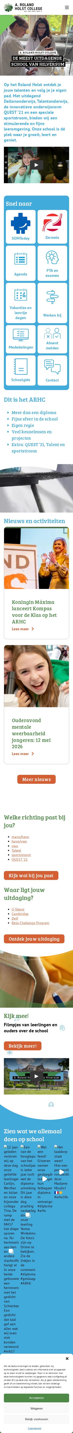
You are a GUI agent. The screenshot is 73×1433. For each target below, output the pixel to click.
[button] (67, 1358)
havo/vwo (19, 841)
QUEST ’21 (20, 859)
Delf (15, 918)
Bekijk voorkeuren (36, 1419)
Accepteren (36, 1397)
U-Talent (18, 909)
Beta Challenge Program (30, 923)
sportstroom (21, 855)
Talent (16, 850)
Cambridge (20, 914)
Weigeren (37, 1408)
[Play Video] (36, 165)
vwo (15, 846)
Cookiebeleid (34, 1428)
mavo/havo (20, 837)
